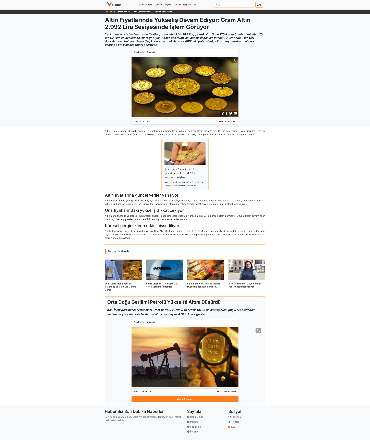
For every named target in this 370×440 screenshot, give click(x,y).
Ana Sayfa (147, 5)
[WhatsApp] (223, 113)
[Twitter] (230, 113)
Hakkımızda (196, 416)
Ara (259, 4)
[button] (196, 4)
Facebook (236, 416)
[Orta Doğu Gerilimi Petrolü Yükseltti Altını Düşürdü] (185, 357)
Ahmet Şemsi (231, 121)
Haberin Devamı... (184, 399)
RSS (232, 426)
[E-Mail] (235, 113)
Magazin (187, 5)
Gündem (158, 5)
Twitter (235, 421)
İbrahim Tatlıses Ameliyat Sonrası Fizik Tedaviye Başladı (141, 12)
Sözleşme (195, 426)
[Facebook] (227, 113)
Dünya (178, 5)
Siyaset (168, 5)
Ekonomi (151, 52)
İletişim (193, 431)
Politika (193, 421)
